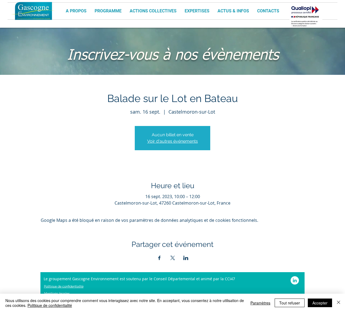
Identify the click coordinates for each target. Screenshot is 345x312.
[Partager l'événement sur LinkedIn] (185, 258)
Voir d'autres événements (172, 141)
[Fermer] (338, 303)
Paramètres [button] (260, 303)
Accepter (319, 303)
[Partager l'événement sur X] (172, 258)
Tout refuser (289, 303)
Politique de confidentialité (49, 305)
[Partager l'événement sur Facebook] (159, 258)
